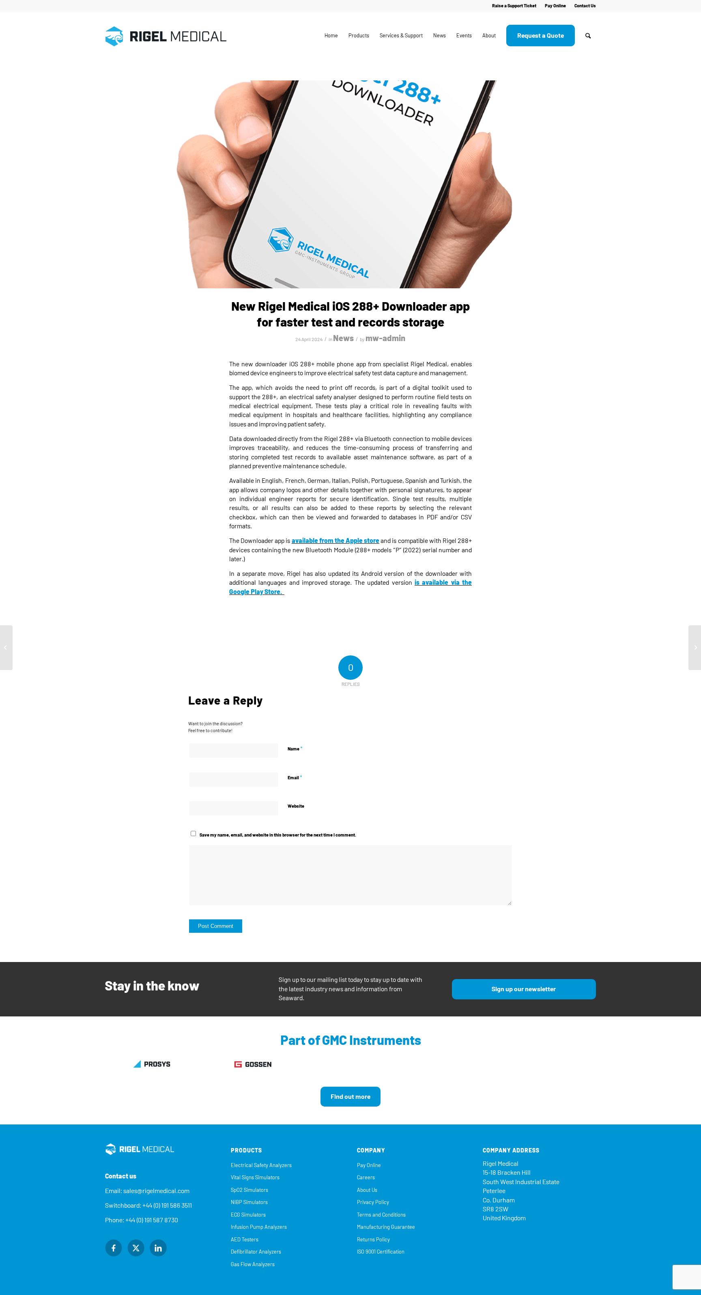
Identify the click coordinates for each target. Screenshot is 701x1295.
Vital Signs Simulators (255, 1177)
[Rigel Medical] (166, 36)
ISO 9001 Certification (380, 1252)
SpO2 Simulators (249, 1190)
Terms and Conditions (381, 1215)
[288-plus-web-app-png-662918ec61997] (350, 184)
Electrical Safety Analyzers (261, 1165)
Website (296, 806)
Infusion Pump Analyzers (259, 1227)
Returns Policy (373, 1240)
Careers (366, 1177)
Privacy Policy (373, 1202)
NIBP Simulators (249, 1202)
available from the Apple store (336, 541)
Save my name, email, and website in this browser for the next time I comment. (278, 835)
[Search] (588, 36)
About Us (367, 1190)
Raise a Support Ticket (514, 6)
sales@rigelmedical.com (156, 1191)
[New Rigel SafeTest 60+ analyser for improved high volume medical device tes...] (694, 647)
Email (295, 777)
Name (295, 749)
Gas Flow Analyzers (253, 1264)
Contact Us (585, 6)
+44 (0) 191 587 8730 (151, 1220)
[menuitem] (514, 6)
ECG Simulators (248, 1215)
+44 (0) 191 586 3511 (167, 1205)
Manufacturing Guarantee (386, 1227)
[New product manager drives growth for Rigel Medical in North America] (6, 647)
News (343, 338)
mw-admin (386, 338)
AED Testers (244, 1240)
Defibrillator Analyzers (256, 1252)
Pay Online (555, 6)
